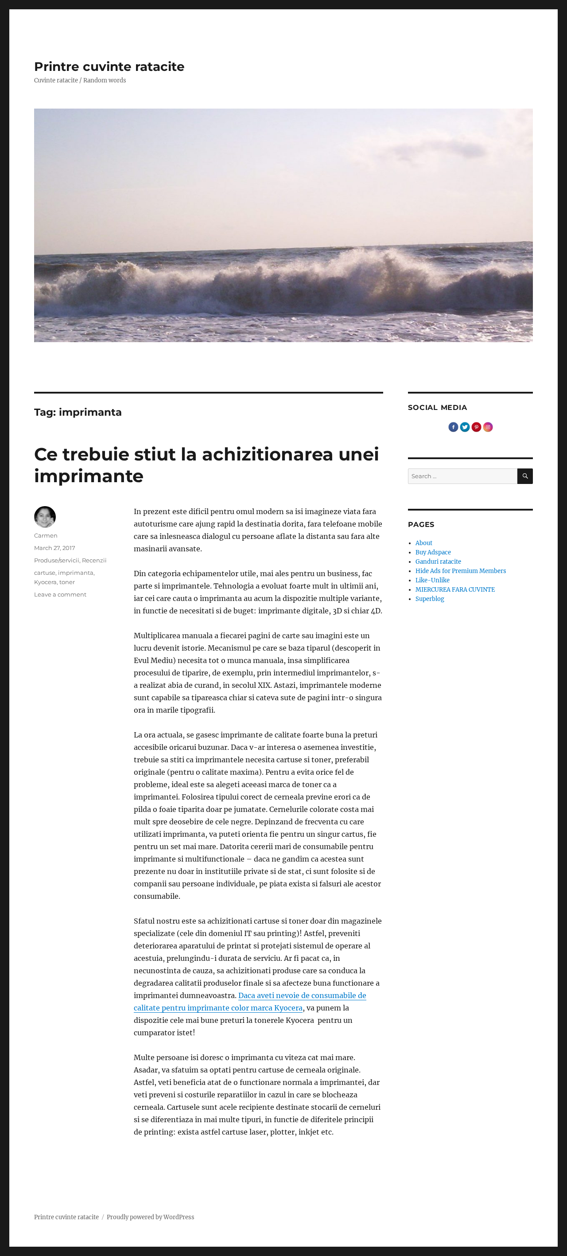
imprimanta (75, 572)
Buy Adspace (433, 552)
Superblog (430, 599)
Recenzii (94, 560)
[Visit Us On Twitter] (464, 426)
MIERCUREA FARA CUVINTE (455, 589)
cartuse (44, 572)
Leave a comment (60, 594)
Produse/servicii (56, 560)
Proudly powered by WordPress (150, 1217)
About (424, 543)
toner (67, 581)
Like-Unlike (433, 580)
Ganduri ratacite (438, 562)
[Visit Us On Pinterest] (476, 426)
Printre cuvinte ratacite (109, 66)
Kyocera (45, 581)
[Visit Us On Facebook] (453, 426)
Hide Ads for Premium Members (461, 571)
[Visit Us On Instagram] (487, 426)
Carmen (46, 535)
